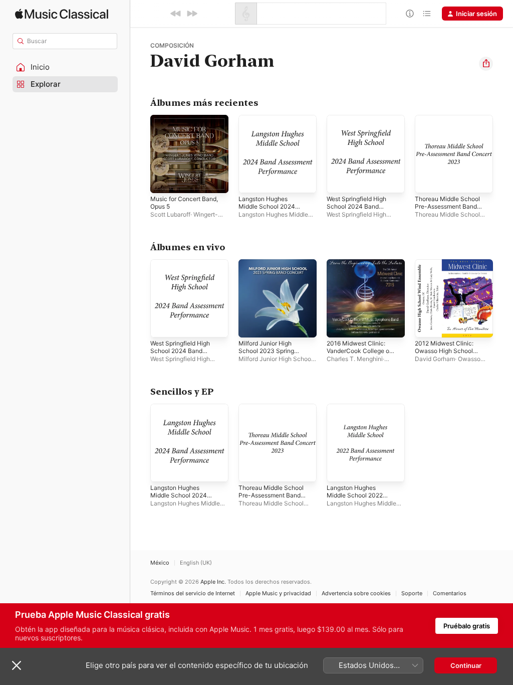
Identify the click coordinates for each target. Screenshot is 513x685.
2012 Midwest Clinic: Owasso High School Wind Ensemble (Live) (445, 350)
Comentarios (449, 593)
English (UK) (196, 563)
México (159, 563)
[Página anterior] (140, 154)
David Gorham (435, 359)
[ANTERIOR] (176, 14)
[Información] (410, 14)
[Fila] (427, 14)
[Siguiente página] (503, 154)
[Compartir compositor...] (486, 64)
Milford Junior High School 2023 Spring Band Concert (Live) (266, 350)
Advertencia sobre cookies (356, 593)
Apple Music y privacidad (278, 593)
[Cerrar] (16, 665)
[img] (61, 14)
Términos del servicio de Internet (192, 593)
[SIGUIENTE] (192, 14)
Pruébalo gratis (466, 626)
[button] (65, 67)
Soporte (411, 593)
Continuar (465, 665)
